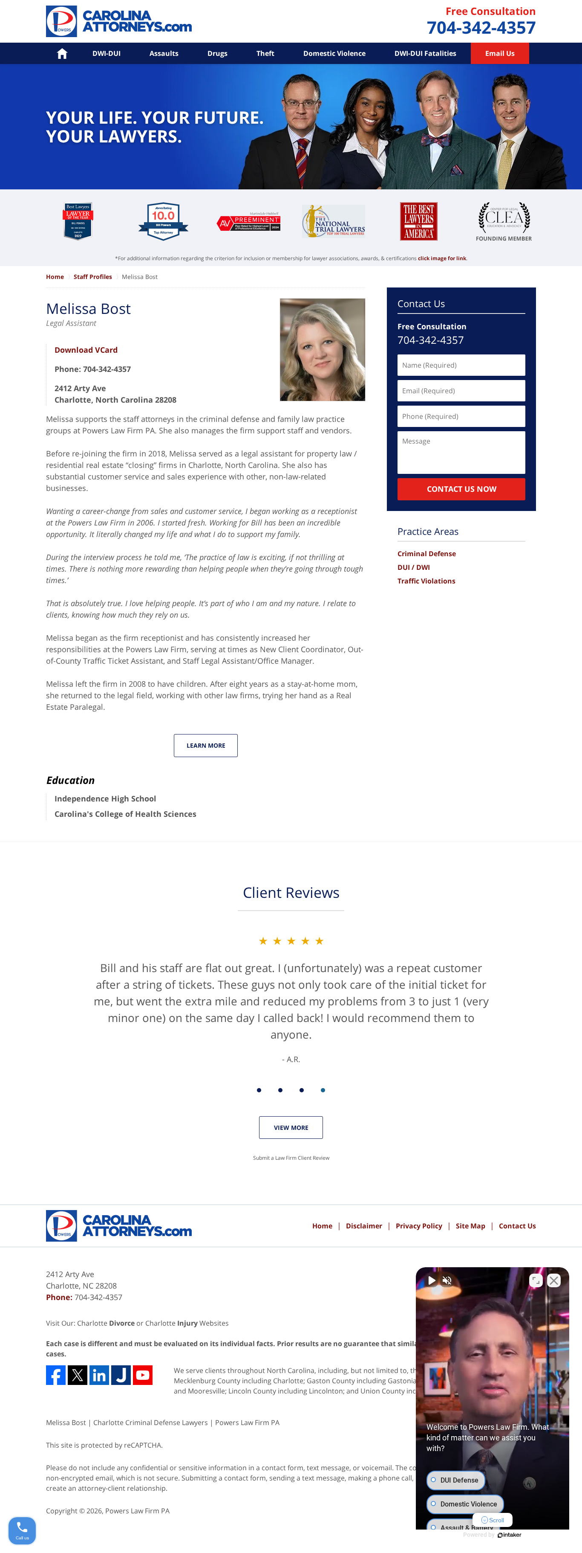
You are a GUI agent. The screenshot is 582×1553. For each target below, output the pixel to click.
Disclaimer (364, 1226)
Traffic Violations (426, 581)
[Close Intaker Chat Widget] (554, 1280)
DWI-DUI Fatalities (425, 53)
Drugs (217, 53)
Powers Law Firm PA (137, 1510)
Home (322, 1226)
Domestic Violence (334, 53)
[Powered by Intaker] (509, 1535)
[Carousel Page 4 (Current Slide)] (323, 1090)
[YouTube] (143, 1375)
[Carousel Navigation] (291, 1089)
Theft (265, 53)
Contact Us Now (461, 489)
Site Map (470, 1226)
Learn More (206, 745)
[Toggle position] (536, 1280)
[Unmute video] (431, 1280)
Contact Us (421, 303)
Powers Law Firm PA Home (119, 21)
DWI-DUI (106, 53)
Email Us (500, 53)
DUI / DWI (414, 567)
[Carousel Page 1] (259, 1090)
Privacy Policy (419, 1226)
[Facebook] (56, 1375)
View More (291, 1127)
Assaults (164, 53)
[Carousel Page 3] (301, 1090)
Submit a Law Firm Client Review (291, 1157)
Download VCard (86, 350)
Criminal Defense (427, 553)
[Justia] (121, 1375)
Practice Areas (428, 531)
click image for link (442, 258)
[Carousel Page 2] (280, 1090)
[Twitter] (77, 1375)
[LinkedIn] (99, 1375)
